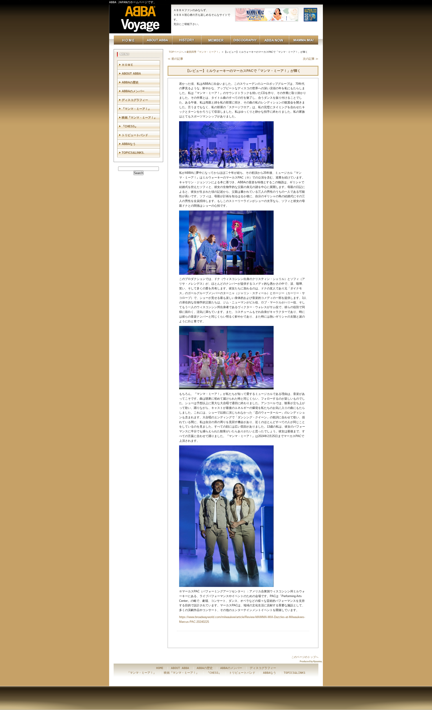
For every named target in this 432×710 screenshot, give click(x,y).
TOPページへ (176, 51)
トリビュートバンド (135, 135)
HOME (159, 668)
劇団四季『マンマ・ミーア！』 (204, 51)
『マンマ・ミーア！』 (136, 108)
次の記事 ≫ (310, 58)
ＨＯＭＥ (127, 64)
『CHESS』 (130, 126)
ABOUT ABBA (131, 73)
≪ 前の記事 (175, 58)
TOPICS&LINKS (294, 672)
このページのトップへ (304, 657)
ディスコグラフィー (135, 100)
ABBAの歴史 (130, 82)
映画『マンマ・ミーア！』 (139, 117)
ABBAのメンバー (133, 91)
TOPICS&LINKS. (133, 152)
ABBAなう (129, 144)
